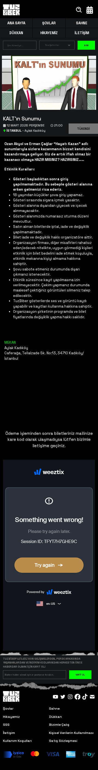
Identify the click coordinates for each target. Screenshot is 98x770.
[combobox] (16, 46)
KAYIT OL (80, 674)
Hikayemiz (11, 717)
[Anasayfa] (11, 10)
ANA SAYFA (16, 23)
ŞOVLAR (49, 23)
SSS (6, 724)
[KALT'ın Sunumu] (47, 82)
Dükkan (55, 717)
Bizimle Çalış (59, 724)
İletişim (9, 733)
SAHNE (81, 23)
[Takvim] (89, 10)
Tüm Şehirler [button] (52, 45)
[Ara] (79, 10)
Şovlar (8, 708)
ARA (86, 45)
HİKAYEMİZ (49, 33)
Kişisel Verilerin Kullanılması (71, 733)
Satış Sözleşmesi (63, 741)
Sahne (54, 708)
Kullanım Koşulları (17, 741)
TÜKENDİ (83, 129)
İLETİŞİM (82, 33)
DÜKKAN (16, 33)
